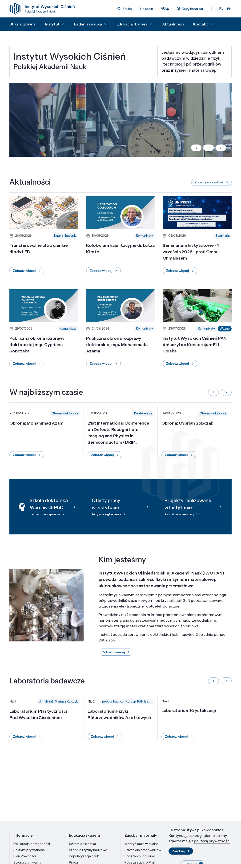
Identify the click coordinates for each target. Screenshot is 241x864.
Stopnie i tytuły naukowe (88, 850)
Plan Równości (24, 856)
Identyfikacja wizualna (142, 844)
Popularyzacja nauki (84, 856)
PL (221, 8)
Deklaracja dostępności (31, 844)
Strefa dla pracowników (143, 850)
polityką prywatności (212, 841)
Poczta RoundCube (140, 856)
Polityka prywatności (29, 850)
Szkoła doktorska (82, 844)
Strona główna (22, 24)
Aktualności (173, 24)
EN (229, 9)
